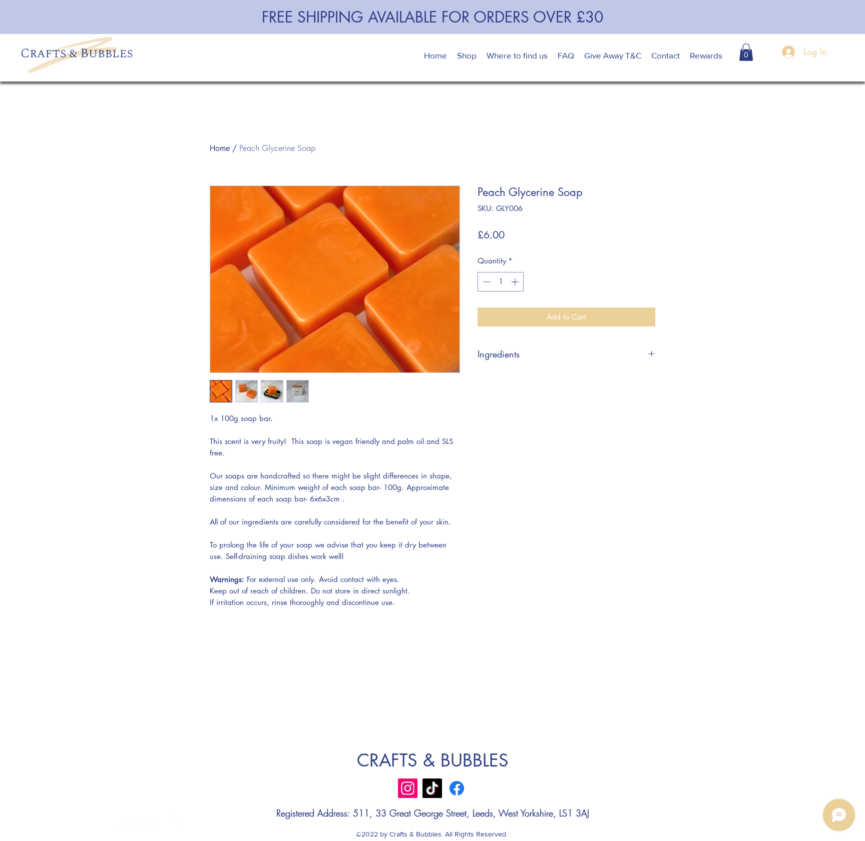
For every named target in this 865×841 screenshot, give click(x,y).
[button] (746, 52)
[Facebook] (457, 788)
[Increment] (516, 281)
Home (220, 148)
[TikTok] (432, 788)
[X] (148, 822)
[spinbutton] (501, 281)
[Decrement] (486, 281)
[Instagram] (407, 788)
